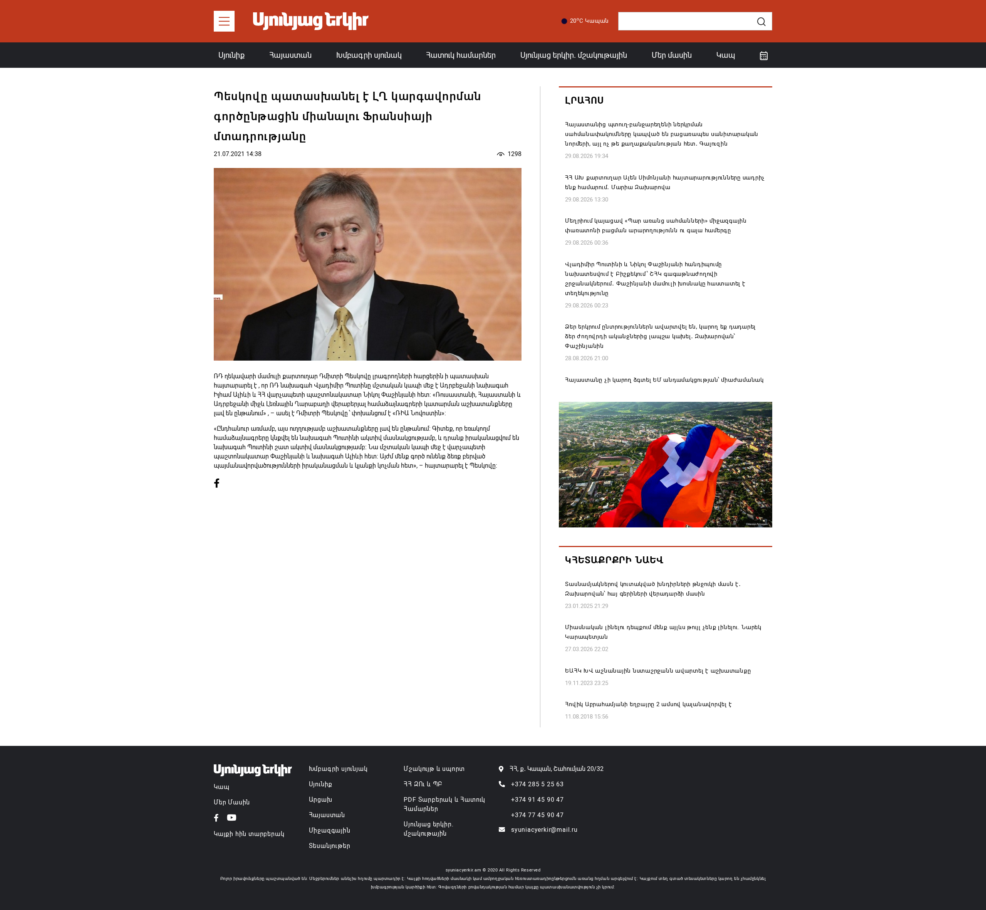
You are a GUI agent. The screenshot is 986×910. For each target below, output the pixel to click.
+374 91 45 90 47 (537, 799)
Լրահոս (584, 100)
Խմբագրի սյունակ (369, 55)
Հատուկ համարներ (461, 55)
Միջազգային (329, 830)
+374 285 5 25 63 (537, 784)
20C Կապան (589, 20)
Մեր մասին (672, 55)
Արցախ (320, 799)
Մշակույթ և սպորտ (434, 768)
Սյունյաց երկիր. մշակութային (573, 55)
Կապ (725, 55)
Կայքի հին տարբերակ (249, 834)
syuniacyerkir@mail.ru (544, 829)
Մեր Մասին (232, 802)
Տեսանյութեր (329, 846)
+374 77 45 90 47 (537, 815)
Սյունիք (231, 55)
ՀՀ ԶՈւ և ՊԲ (423, 784)
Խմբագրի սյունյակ (338, 768)
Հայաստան (290, 55)
